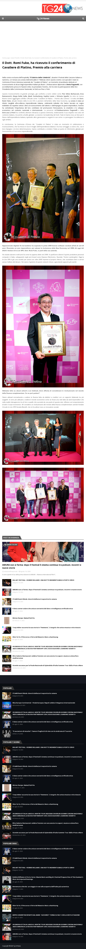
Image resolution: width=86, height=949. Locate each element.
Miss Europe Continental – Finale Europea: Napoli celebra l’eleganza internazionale (44, 703)
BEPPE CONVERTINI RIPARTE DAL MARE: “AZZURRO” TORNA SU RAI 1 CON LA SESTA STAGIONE (46, 915)
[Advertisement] (43, 37)
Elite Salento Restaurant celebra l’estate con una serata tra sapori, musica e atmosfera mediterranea (45, 657)
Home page (6, 58)
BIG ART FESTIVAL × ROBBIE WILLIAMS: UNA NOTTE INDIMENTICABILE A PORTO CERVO (43, 580)
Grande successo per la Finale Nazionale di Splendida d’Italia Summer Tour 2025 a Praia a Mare (48, 665)
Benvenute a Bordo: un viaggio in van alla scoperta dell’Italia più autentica (41, 887)
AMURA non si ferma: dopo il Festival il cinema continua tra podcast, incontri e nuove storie (41, 566)
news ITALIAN (15, 58)
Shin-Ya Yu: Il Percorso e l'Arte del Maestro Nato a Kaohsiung (35, 637)
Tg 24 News (43, 18)
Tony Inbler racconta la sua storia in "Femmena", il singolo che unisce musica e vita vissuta (47, 627)
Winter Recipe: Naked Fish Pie (24, 618)
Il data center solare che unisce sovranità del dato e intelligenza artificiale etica (43, 609)
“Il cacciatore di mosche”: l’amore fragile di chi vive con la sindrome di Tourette (42, 731)
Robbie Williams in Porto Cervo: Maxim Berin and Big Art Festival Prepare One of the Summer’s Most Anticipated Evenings (48, 878)
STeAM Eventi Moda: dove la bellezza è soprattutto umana (35, 599)
